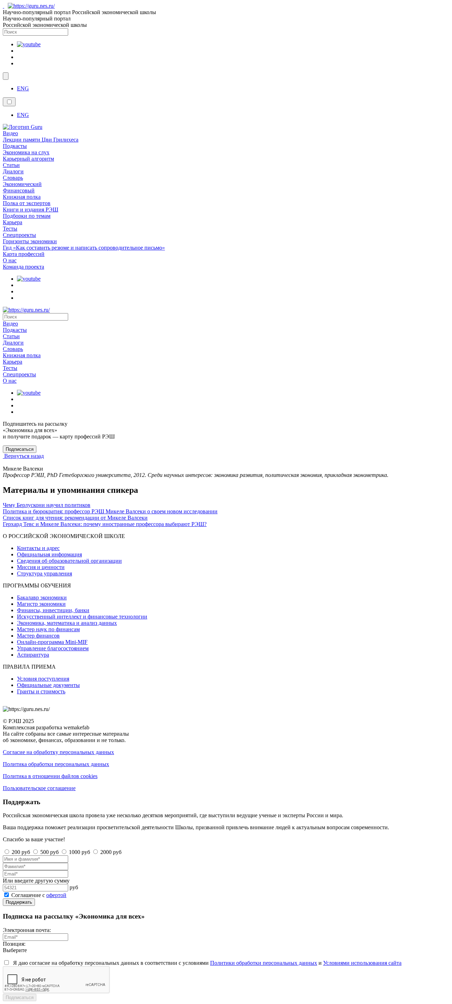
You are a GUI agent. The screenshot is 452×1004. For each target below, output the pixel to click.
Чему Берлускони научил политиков (46, 505)
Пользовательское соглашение (39, 788)
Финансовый (19, 190)
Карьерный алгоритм (28, 159)
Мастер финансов (38, 636)
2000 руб (110, 852)
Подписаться (20, 997)
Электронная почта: (27, 930)
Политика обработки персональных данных (56, 764)
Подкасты (15, 146)
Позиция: (14, 944)
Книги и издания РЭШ (30, 210)
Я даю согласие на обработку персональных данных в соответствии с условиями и (207, 963)
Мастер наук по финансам (48, 629)
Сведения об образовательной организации (69, 561)
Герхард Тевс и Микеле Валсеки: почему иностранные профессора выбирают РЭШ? (105, 524)
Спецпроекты (19, 235)
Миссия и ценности (41, 567)
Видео (10, 133)
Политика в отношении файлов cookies (50, 776)
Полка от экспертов (26, 203)
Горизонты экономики (30, 241)
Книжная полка (22, 197)
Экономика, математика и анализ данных (67, 623)
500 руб (49, 852)
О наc (10, 260)
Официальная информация (49, 554)
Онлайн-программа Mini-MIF (52, 642)
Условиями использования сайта (362, 963)
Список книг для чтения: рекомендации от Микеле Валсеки (75, 518)
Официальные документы (48, 685)
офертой (56, 895)
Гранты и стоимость (41, 691)
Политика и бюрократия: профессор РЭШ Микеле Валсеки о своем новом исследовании (110, 511)
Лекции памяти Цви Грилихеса (40, 140)
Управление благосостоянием (53, 648)
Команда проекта (23, 267)
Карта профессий (23, 254)
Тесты (10, 229)
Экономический (22, 184)
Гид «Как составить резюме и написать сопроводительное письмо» (84, 248)
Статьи (11, 165)
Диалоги (13, 171)
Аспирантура (33, 655)
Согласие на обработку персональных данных (58, 752)
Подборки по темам (26, 216)
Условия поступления (43, 679)
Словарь (13, 178)
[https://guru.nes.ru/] (29, 6)
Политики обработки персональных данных (263, 963)
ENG (23, 88)
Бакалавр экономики (42, 597)
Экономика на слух (26, 152)
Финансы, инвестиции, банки (53, 610)
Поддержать (19, 902)
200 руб (21, 852)
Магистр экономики (41, 604)
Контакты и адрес (38, 548)
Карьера (12, 222)
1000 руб (79, 852)
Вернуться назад (23, 456)
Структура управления (44, 573)
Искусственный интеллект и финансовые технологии (82, 617)
